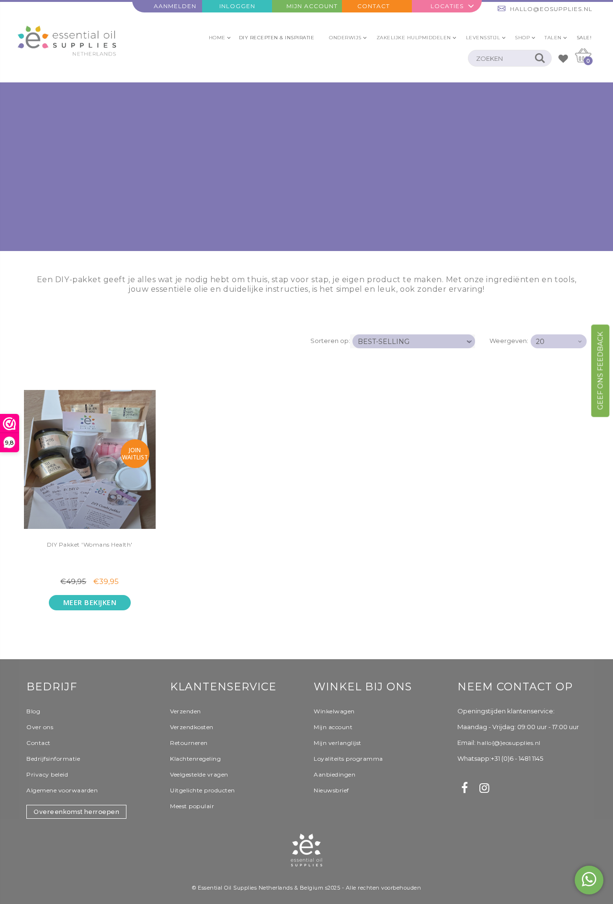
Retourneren (189, 742)
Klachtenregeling (195, 758)
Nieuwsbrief (331, 790)
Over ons (39, 727)
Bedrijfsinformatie (53, 758)
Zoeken (539, 58)
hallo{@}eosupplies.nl (509, 742)
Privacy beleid (47, 774)
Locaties (447, 6)
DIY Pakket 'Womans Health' (90, 544)
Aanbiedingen (334, 774)
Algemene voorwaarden (62, 790)
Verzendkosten (192, 727)
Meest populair (192, 806)
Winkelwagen (334, 711)
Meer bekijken (90, 602)
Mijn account (333, 727)
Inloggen (237, 6)
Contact (373, 6)
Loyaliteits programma (348, 758)
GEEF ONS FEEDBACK (600, 371)
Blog (33, 711)
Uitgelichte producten (202, 790)
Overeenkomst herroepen (76, 811)
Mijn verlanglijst (338, 742)
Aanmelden (175, 6)
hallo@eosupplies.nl (551, 8)
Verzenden (185, 711)
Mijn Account (312, 6)
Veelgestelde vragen (199, 774)
